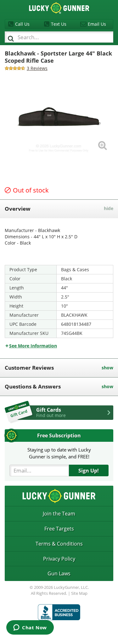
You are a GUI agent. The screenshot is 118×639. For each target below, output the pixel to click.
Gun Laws (59, 573)
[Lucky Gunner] (59, 612)
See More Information (33, 346)
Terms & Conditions (59, 543)
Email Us (97, 24)
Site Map (79, 593)
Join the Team (59, 513)
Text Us (58, 24)
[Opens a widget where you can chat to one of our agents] (30, 628)
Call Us (22, 24)
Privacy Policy (59, 558)
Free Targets (59, 528)
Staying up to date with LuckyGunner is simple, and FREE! (59, 452)
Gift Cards (51, 412)
